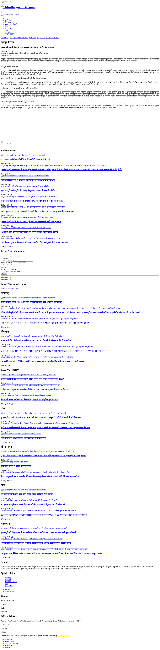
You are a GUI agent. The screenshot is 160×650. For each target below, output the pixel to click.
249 (12, 163)
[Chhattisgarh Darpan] (18, 7)
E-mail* (3, 265)
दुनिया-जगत (9, 28)
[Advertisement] (66, 124)
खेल (6, 30)
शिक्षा (6, 26)
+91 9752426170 (27, 625)
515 (12, 481)
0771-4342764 (15, 625)
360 (12, 316)
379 (12, 547)
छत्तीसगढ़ (8, 20)
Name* (3, 260)
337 (12, 557)
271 (11, 460)
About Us (8, 639)
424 (12, 174)
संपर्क (57, 38)
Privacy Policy (10, 641)
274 (12, 327)
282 (12, 383)
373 (11, 470)
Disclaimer (9, 645)
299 (12, 421)
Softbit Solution (63, 636)
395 (12, 365)
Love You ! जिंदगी (11, 24)
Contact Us (9, 647)
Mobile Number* (7, 262)
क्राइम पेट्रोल (9, 34)
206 (12, 498)
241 (12, 184)
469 (12, 226)
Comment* (4, 258)
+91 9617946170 (11, 608)
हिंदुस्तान (8, 22)
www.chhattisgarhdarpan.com (18, 632)
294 (12, 355)
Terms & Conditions (12, 643)
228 (12, 404)
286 (12, 442)
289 (11, 195)
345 (11, 205)
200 (12, 306)
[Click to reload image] (9, 269)
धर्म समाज (8, 32)
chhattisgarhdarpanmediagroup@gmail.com (23, 612)
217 (12, 393)
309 (12, 509)
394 (12, 215)
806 (11, 246)
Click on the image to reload (10, 271)
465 (11, 236)
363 (12, 345)
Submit (4, 273)
